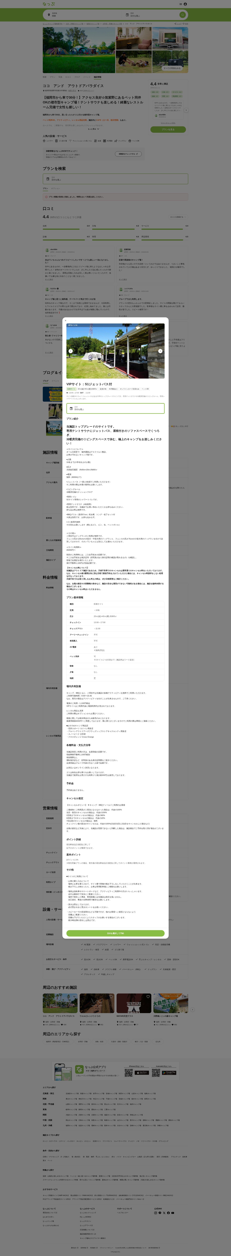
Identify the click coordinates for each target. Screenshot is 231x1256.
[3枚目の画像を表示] (117, 374)
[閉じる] (66, 320)
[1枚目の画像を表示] (109, 374)
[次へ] (160, 351)
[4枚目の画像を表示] (122, 374)
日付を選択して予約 (115, 933)
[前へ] (71, 351)
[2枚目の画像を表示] (113, 374)
